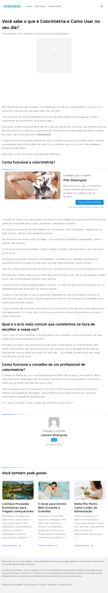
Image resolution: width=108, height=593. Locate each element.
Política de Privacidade (12, 584)
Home (29, 6)
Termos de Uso (65, 584)
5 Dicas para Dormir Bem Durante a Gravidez (52, 507)
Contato (42, 584)
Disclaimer (52, 584)
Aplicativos (40, 6)
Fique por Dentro (89, 202)
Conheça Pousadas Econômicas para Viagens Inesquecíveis (18, 507)
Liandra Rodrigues (54, 435)
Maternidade (55, 6)
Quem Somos (30, 584)
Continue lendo (9, 545)
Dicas (54, 440)
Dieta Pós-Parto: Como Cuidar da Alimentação (86, 507)
